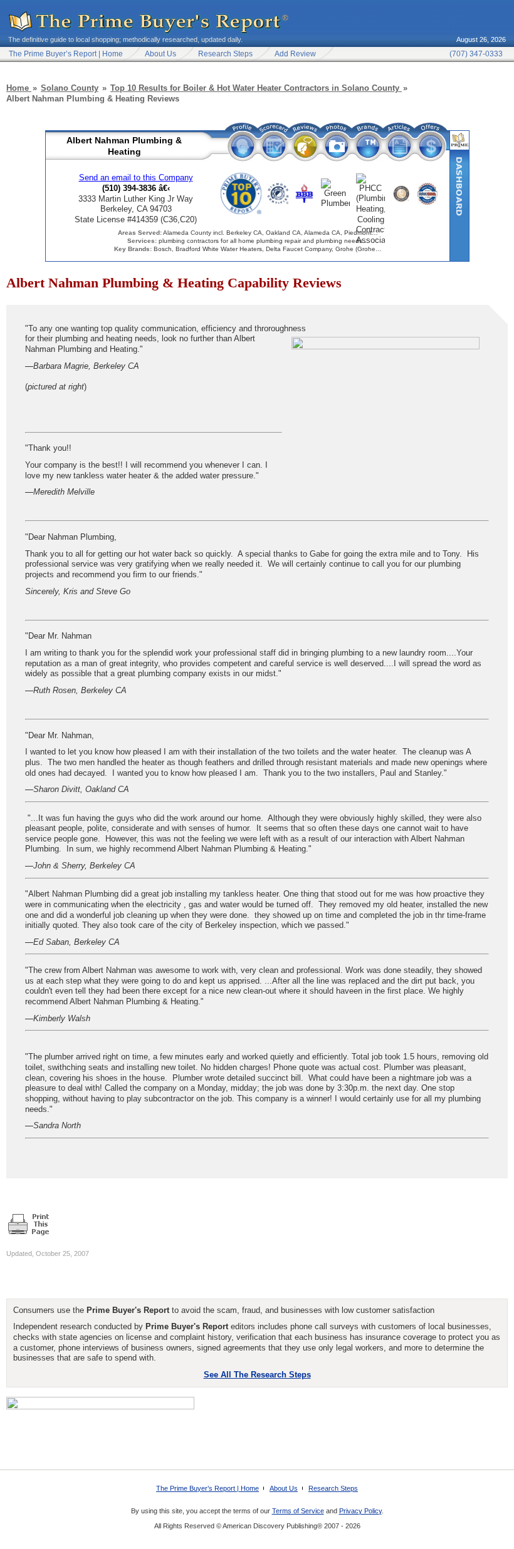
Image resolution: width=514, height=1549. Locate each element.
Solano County (69, 88)
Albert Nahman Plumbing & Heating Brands (368, 146)
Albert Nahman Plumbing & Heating (124, 146)
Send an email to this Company (136, 177)
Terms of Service (298, 1511)
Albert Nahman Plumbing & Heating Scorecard (274, 146)
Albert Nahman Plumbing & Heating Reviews (305, 146)
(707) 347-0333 (476, 53)
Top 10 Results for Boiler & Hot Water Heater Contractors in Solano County (256, 88)
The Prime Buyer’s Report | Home (207, 1488)
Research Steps (225, 53)
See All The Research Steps (257, 1374)
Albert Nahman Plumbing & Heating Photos (336, 146)
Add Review (295, 53)
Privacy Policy (360, 1511)
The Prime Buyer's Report (149, 23)
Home (18, 88)
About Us (160, 53)
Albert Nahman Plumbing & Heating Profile (242, 146)
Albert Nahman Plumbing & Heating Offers (430, 146)
